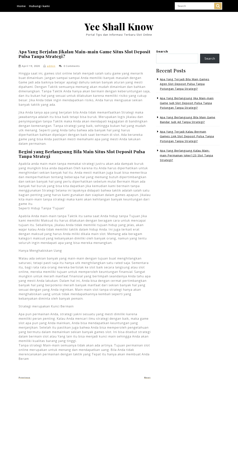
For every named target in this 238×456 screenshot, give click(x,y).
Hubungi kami (39, 6)
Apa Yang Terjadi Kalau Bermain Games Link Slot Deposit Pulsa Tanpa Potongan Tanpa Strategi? (187, 136)
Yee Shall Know (119, 26)
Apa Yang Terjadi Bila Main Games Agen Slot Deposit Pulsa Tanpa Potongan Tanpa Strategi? (184, 83)
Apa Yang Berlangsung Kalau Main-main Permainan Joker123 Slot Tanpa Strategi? (186, 155)
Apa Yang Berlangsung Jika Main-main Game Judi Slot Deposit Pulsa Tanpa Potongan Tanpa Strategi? (187, 102)
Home (21, 6)
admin (51, 66)
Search (218, 6)
